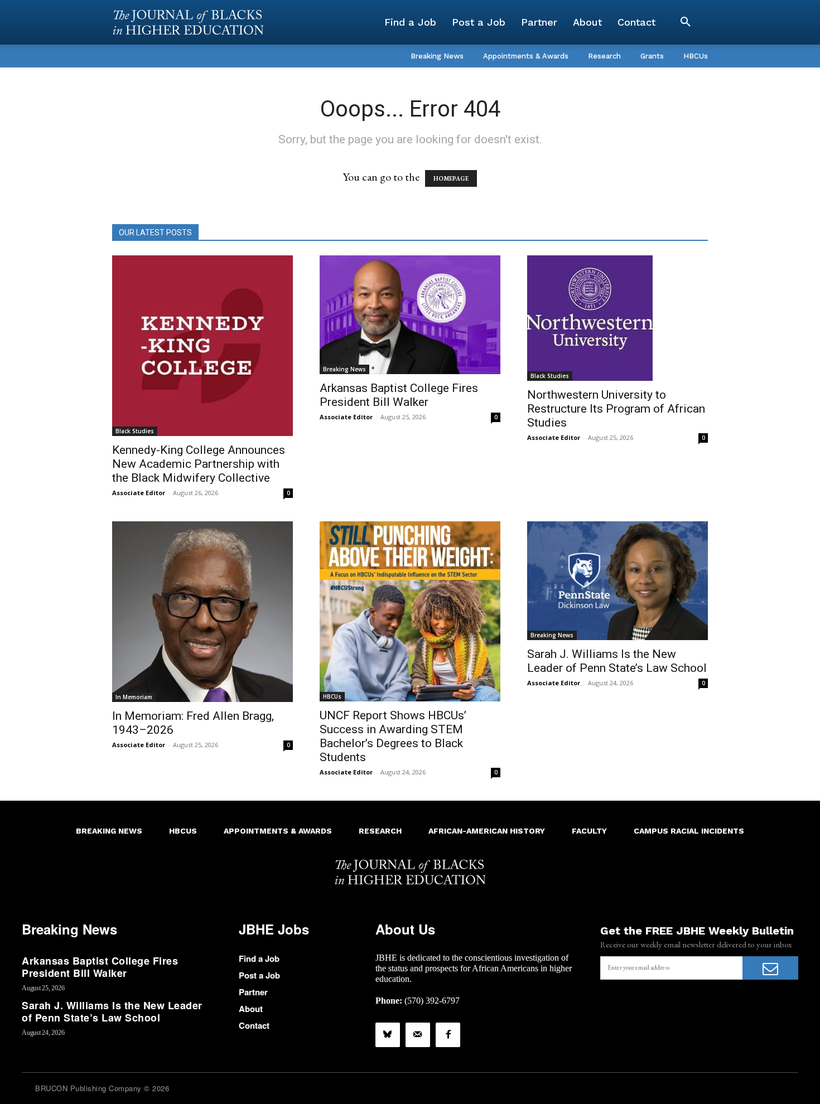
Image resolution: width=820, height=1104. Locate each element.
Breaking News (344, 369)
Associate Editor (138, 492)
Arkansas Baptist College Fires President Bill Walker (399, 395)
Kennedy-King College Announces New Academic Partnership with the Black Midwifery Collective (198, 464)
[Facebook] (448, 1035)
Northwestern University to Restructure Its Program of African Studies (616, 408)
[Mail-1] (418, 1035)
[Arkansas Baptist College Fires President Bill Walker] (410, 314)
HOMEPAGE (451, 178)
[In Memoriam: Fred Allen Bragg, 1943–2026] (202, 611)
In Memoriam (133, 697)
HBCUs (332, 696)
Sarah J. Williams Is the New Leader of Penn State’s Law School (617, 661)
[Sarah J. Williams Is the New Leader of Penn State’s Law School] (617, 580)
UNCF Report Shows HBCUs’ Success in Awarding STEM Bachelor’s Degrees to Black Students (393, 736)
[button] (685, 22)
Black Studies (134, 431)
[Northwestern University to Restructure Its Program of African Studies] (617, 318)
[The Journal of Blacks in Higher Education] (188, 22)
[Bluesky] (387, 1035)
